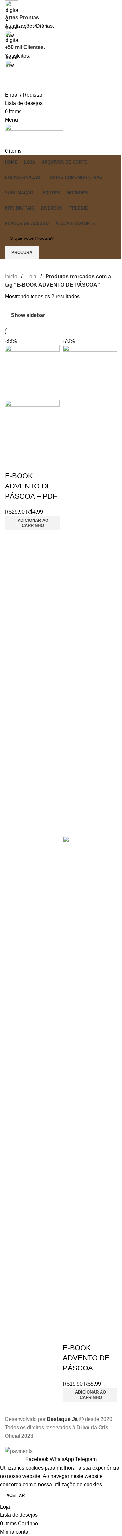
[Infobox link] (61, 727)
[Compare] (13, 463)
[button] (32, 523)
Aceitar (16, 1495)
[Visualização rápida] (30, 463)
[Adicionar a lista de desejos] (48, 463)
